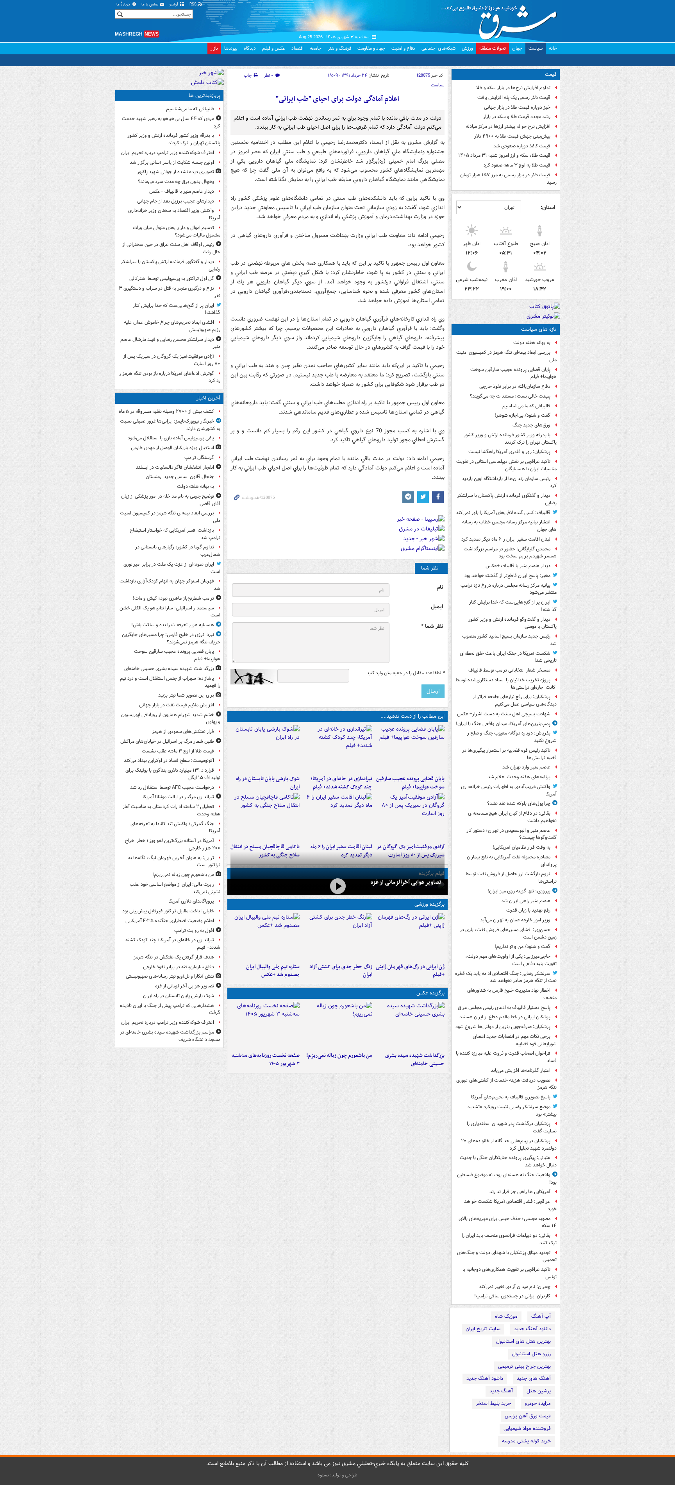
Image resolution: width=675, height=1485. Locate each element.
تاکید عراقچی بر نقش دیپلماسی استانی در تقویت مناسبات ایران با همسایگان (506, 465)
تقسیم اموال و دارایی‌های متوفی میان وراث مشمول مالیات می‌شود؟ (176, 231)
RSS (193, 4)
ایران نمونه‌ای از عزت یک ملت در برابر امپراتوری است (171, 568)
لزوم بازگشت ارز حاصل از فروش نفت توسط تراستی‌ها (511, 877)
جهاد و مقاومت (371, 48)
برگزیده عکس (430, 993)
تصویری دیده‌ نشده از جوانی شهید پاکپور (175, 172)
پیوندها (231, 48)
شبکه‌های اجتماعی (438, 48)
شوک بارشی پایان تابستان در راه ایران (268, 783)
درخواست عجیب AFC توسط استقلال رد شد (172, 787)
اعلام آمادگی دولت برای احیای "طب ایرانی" (337, 99)
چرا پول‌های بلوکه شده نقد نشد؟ (518, 803)
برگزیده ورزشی (429, 904)
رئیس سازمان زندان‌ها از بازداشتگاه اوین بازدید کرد (509, 482)
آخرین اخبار (208, 398)
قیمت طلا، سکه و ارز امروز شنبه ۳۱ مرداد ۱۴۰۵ (504, 155)
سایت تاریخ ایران (483, 1329)
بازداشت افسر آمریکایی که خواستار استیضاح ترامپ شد (175, 534)
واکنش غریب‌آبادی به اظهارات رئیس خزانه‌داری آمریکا (509, 790)
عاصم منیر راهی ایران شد (525, 901)
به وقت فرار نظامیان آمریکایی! (521, 847)
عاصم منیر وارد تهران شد (526, 767)
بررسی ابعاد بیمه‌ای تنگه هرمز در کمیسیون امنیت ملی (506, 356)
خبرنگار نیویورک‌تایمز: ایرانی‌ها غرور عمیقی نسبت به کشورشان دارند (170, 424)
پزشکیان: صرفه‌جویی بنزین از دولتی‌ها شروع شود (502, 1026)
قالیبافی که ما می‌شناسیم (526, 406)
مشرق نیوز (501, 19)
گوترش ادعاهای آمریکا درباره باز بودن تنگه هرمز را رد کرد (169, 377)
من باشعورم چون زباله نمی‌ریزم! (339, 1055)
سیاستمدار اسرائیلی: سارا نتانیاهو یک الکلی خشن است (170, 611)
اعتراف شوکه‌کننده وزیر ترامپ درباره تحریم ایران (167, 152)
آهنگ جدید (501, 1391)
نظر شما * (432, 626)
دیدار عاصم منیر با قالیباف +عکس (518, 566)
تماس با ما (150, 4)
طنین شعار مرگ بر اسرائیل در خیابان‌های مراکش (167, 741)
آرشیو (174, 4)
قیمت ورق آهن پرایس (528, 1416)
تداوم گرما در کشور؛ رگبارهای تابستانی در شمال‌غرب (177, 550)
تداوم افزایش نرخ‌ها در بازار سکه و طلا (513, 87)
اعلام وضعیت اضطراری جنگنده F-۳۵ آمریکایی (169, 920)
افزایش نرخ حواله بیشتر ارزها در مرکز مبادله (508, 126)
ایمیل (437, 607)
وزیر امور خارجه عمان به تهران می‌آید (515, 920)
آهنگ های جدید (534, 1378)
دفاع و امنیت (403, 48)
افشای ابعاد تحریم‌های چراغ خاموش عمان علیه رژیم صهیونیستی (172, 326)
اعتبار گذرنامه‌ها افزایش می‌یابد (520, 1070)
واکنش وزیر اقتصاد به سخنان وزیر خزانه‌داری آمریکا (174, 214)
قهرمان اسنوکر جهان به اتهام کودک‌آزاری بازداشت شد (170, 584)
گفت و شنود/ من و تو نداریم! (522, 946)
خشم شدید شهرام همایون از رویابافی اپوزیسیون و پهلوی (170, 718)
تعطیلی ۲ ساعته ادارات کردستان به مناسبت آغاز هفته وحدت (171, 810)
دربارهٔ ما (123, 4)
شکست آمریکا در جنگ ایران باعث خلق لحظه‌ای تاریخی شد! (508, 657)
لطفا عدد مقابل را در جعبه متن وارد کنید (406, 673)
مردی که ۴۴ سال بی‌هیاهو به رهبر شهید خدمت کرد (171, 122)
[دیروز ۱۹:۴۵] (265, 816)
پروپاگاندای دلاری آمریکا (191, 901)
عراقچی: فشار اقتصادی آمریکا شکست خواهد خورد (510, 1205)
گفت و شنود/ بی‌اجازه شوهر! (522, 415)
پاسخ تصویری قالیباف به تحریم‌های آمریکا (510, 1097)
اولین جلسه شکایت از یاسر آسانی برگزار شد (172, 162)
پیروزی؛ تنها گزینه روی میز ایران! (519, 891)
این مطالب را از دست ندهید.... (412, 716)
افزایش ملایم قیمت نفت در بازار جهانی (176, 705)
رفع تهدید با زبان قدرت (528, 910)
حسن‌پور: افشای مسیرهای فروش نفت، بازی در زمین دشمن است (508, 933)
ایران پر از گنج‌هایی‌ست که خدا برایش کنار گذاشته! (513, 605)
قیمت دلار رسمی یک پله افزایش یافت (513, 97)
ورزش (467, 48)
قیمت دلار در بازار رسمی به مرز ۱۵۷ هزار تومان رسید (508, 178)
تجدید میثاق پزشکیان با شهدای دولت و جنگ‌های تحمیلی (507, 1256)
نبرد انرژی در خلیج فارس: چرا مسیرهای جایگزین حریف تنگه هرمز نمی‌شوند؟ (171, 638)
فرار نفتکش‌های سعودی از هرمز (183, 731)
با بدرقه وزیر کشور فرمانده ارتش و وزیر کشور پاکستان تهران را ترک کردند (510, 438)
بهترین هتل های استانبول (523, 1341)
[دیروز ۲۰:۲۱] (337, 816)
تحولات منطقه (492, 48)
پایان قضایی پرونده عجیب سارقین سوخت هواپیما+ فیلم (513, 373)
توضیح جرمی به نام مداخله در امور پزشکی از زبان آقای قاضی (170, 500)
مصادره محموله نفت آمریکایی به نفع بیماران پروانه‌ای (512, 860)
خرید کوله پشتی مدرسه (526, 1441)
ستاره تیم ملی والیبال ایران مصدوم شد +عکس (273, 971)
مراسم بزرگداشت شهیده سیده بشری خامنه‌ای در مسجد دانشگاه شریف (170, 1035)
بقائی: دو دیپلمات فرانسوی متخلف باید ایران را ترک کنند (509, 1239)
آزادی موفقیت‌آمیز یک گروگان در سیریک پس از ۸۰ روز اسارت (171, 360)
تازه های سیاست (539, 329)
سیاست (536, 48)
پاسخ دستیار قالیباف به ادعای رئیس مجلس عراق (504, 1007)
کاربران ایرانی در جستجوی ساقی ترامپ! (512, 1296)
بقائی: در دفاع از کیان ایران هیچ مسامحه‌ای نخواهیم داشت (512, 817)
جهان (517, 48)
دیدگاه (250, 48)
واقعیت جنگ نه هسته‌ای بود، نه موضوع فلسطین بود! (507, 1178)
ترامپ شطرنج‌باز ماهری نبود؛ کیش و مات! (173, 598)
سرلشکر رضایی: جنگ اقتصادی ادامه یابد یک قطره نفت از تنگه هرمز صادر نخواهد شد (506, 977)
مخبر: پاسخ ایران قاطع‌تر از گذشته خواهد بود (507, 575)
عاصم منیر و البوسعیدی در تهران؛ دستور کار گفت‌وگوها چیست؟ (511, 834)
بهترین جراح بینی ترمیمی (524, 1366)
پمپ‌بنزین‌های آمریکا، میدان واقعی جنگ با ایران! (503, 723)
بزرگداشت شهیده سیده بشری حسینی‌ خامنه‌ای (415, 1059)
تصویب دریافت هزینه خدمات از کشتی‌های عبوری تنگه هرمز (506, 1084)
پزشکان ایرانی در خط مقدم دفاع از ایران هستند (504, 1017)
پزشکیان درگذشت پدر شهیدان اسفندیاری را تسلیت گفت (512, 1127)
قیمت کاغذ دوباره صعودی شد (521, 146)
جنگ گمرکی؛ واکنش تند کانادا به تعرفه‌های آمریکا (175, 827)
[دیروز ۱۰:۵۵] (410, 936)
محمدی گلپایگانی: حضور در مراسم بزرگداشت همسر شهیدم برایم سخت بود (510, 552)
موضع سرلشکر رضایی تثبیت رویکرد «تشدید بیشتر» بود (512, 1110)
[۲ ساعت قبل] (337, 748)
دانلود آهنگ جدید (532, 1329)
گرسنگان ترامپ (199, 457)
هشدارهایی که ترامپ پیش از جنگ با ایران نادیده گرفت (170, 1009)
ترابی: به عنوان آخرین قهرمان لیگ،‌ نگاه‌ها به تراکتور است (174, 861)
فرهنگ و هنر (339, 48)
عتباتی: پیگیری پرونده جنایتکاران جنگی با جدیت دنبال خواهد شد (508, 1161)
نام (440, 587)
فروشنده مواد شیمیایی (527, 1428)
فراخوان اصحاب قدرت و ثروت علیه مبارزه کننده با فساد (506, 1057)
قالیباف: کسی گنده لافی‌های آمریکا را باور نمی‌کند (503, 512)
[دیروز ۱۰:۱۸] (337, 936)
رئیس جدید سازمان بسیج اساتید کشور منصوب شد (509, 639)
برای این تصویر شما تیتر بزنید (186, 695)
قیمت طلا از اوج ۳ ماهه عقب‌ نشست (178, 751)
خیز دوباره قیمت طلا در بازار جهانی (517, 107)
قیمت (551, 74)
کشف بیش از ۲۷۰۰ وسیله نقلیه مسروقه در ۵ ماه (166, 411)
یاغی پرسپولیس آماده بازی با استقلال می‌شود (171, 438)
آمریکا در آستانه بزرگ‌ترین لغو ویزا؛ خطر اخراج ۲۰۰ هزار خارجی (172, 844)
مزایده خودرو (538, 1403)
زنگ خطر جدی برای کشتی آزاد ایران (340, 971)
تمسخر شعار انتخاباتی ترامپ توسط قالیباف (509, 670)
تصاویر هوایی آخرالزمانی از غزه (406, 882)
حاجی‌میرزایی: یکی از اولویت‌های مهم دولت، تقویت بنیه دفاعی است (511, 960)
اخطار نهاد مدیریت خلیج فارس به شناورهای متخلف (512, 994)
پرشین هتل (539, 1391)
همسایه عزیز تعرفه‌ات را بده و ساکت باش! (172, 625)
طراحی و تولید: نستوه (337, 1475)
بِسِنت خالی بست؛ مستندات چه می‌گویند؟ (510, 396)
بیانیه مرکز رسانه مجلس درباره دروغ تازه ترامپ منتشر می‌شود (509, 589)
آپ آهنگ (541, 1316)
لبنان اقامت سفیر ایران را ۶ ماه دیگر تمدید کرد (505, 539)
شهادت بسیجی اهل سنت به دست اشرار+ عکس (503, 714)
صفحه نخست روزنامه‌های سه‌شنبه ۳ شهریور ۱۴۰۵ (266, 1059)
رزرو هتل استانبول (531, 1354)
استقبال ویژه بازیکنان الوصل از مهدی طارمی (172, 447)
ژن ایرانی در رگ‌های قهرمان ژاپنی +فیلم (410, 971)
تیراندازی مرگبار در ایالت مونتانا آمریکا (178, 797)
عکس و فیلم (273, 48)
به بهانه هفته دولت (531, 342)
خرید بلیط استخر (493, 1403)
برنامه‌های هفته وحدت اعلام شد (519, 777)
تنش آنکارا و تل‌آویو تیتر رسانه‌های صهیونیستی (170, 976)
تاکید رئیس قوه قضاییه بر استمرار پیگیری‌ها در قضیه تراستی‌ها (509, 754)
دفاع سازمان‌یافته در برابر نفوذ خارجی (514, 386)
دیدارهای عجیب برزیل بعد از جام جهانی (175, 201)
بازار (214, 48)
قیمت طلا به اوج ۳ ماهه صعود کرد (517, 165)
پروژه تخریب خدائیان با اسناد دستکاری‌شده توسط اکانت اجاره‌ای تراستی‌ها (506, 683)
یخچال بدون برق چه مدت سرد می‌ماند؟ (176, 181)
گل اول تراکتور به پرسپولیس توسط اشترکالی (171, 278)
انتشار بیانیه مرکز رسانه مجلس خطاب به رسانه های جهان (509, 525)
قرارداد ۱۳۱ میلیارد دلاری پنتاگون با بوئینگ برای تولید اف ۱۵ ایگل (172, 774)
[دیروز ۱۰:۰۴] (265, 936)
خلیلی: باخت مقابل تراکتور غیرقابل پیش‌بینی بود (168, 911)
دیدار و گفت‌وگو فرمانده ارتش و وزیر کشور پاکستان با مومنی (512, 623)
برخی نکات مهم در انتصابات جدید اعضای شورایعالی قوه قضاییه (515, 1040)
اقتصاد (297, 48)
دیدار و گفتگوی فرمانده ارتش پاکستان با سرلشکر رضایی (507, 499)
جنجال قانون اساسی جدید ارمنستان (180, 476)
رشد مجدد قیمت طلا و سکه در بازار (516, 116)
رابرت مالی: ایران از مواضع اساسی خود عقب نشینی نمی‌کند (175, 888)
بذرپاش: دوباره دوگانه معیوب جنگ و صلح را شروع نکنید (511, 736)
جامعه (315, 48)
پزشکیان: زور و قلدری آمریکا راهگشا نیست (509, 451)
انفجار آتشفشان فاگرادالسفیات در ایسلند (175, 467)
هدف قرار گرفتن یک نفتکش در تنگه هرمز (174, 957)
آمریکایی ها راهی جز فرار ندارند (519, 1191)
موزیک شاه (506, 1316)
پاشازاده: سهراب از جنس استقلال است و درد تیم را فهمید (170, 682)
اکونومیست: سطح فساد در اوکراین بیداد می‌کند (169, 760)
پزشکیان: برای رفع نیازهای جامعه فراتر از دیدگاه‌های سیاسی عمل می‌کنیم (515, 700)
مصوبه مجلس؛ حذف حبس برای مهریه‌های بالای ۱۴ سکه (508, 1222)
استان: (548, 207)
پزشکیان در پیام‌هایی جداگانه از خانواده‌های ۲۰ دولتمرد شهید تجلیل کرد (509, 1144)
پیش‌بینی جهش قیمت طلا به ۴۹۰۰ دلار (512, 136)
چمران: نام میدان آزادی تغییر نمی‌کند (514, 1286)
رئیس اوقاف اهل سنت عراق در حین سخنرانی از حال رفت (171, 248)
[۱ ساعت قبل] (410, 748)
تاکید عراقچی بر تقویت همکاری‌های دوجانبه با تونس (509, 1273)
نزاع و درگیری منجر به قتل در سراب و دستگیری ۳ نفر (169, 292)
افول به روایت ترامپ (194, 930)
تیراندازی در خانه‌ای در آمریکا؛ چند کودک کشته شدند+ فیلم (341, 783)
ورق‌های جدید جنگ (531, 425)
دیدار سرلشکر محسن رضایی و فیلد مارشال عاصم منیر (170, 343)
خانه (553, 48)
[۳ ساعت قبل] (410, 816)
